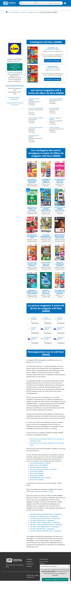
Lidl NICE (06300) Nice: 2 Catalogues (42, 522)
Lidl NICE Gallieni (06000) (35, 119)
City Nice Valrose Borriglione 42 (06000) (34, 331)
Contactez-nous (43, 561)
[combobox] (27, 3)
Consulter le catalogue (52, 62)
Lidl (23, 12)
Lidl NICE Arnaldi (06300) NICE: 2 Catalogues (45, 520)
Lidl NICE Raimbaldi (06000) (34, 101)
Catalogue (29, 561)
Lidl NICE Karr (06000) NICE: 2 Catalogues (44, 518)
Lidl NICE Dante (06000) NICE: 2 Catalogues (44, 528)
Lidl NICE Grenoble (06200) (33, 138)
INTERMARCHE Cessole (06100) (48, 341)
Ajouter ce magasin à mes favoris (56, 579)
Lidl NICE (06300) (54, 110)
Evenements (30, 565)
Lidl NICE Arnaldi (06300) (35, 110)
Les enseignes (15, 12)
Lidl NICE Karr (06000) (55, 100)
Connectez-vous (12, 74)
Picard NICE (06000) (47, 330)
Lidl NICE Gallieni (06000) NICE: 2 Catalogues (45, 524)
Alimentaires (17, 62)
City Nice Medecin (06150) (59, 321)
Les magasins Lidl (32, 12)
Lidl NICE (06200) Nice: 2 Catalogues (42, 530)
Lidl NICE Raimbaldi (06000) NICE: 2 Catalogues (46, 516)
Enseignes (29, 563)
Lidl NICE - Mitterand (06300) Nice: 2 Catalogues (46, 526)
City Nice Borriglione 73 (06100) (34, 321)
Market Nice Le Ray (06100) (47, 321)
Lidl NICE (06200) (54, 129)
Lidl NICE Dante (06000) (35, 129)
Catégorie (29, 568)
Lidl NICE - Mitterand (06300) (55, 120)
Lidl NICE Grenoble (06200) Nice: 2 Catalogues (45, 532)
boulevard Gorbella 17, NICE (44, 493)
